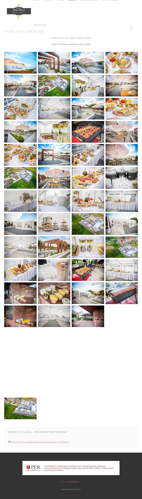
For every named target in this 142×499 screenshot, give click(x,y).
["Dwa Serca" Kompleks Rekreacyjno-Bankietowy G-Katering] (71, 442)
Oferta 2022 (40, 25)
